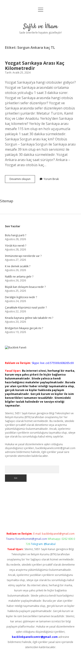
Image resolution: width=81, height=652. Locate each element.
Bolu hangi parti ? (15, 235)
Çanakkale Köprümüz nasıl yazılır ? (26, 307)
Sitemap (6, 201)
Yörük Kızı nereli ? (15, 245)
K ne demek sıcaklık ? (17, 266)
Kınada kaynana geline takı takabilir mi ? (29, 318)
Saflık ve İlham (40, 26)
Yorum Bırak (51, 179)
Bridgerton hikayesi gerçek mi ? (24, 328)
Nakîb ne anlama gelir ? (19, 276)
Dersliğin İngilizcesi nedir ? (21, 297)
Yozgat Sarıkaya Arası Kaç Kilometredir (34, 65)
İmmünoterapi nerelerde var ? (23, 256)
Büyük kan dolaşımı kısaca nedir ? (25, 287)
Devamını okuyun (22, 180)
